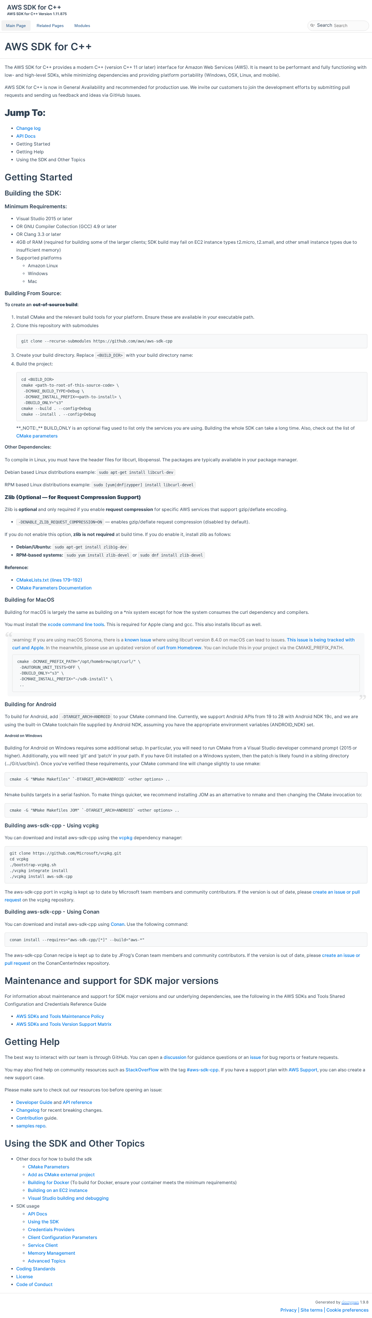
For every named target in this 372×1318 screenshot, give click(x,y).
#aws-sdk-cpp (203, 1070)
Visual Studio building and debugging (68, 1198)
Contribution (29, 1118)
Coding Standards (35, 1269)
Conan (117, 924)
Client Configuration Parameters (62, 1237)
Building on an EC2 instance (57, 1190)
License (24, 1276)
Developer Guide (34, 1102)
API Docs (25, 136)
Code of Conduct (34, 1284)
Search (324, 25)
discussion (175, 1057)
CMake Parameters (48, 1167)
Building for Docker (48, 1182)
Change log (28, 128)
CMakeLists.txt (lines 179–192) (49, 580)
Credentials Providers (51, 1229)
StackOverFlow (142, 1070)
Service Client (43, 1245)
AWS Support (303, 1070)
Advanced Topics (46, 1261)
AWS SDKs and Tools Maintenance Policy (60, 1016)
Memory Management (51, 1253)
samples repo (30, 1126)
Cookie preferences (347, 1310)
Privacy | (290, 1310)
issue (255, 1057)
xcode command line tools (76, 624)
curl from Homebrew (179, 647)
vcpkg (126, 837)
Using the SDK (43, 1221)
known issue (138, 640)
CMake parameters (37, 436)
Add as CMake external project (61, 1174)
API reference (77, 1102)
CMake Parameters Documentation (54, 588)
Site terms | (313, 1310)
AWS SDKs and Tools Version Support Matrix (64, 1024)
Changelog (28, 1110)
